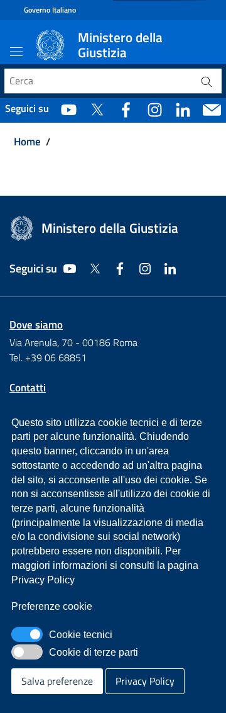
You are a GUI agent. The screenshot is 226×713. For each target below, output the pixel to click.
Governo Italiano (50, 10)
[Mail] (212, 109)
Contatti (27, 387)
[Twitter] (97, 109)
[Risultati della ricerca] (206, 81)
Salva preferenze (57, 680)
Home (27, 142)
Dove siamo (36, 325)
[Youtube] (69, 109)
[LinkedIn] (183, 109)
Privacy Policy (145, 680)
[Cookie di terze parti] (27, 652)
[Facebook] (126, 109)
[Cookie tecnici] (27, 634)
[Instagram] (155, 109)
